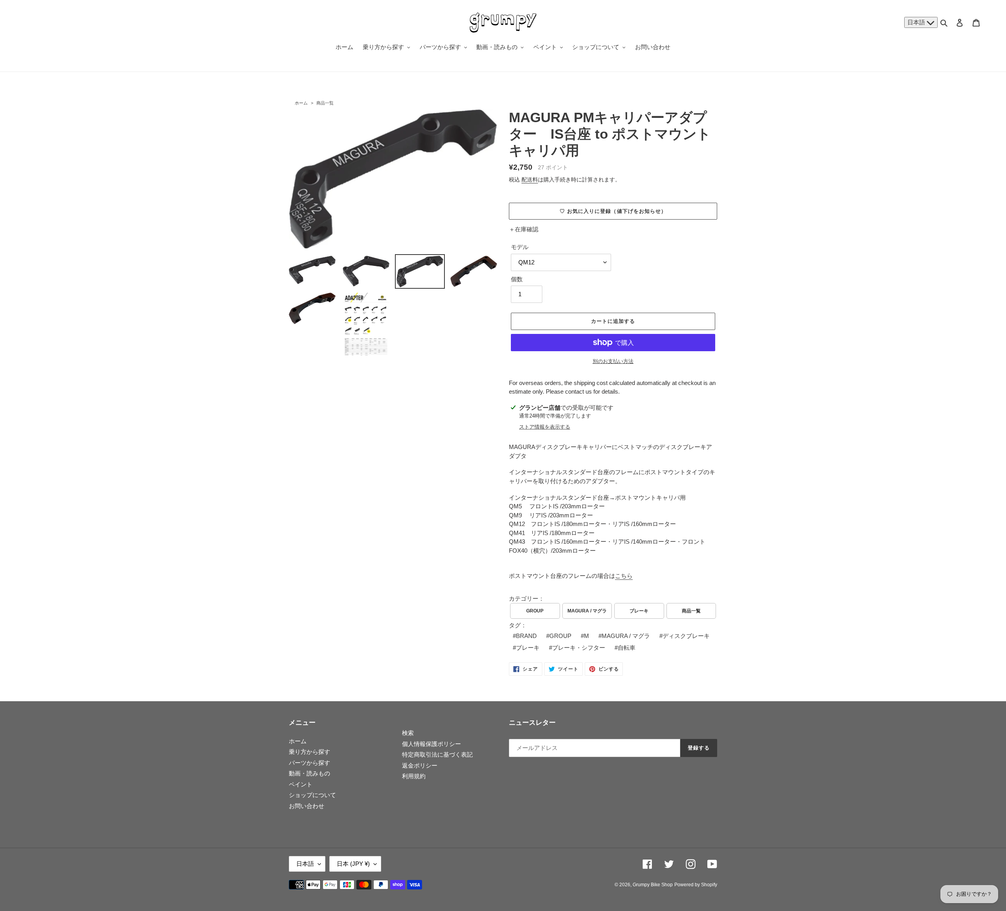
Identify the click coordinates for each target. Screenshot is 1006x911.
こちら (624, 575)
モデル (520, 247)
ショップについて (312, 795)
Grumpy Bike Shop (653, 884)
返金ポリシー (419, 765)
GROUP (534, 611)
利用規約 (414, 776)
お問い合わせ (306, 806)
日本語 (917, 22)
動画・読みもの (309, 773)
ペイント (300, 784)
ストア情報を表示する (544, 427)
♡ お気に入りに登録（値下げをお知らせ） (613, 211)
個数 (517, 279)
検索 (408, 733)
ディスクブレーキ (686, 635)
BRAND (526, 635)
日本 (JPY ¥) (353, 863)
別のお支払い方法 (613, 361)
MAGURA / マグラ (587, 611)
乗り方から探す (309, 751)
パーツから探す (309, 762)
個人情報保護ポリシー (431, 744)
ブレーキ (639, 611)
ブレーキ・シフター (578, 647)
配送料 (529, 179)
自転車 (626, 647)
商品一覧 (325, 103)
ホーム (301, 103)
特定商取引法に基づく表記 (437, 754)
